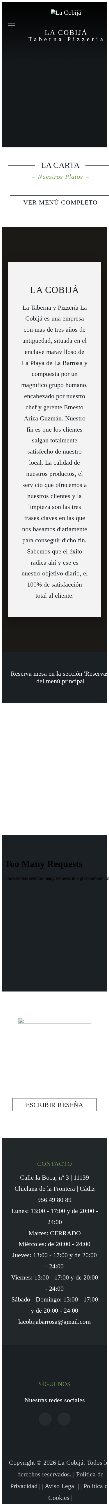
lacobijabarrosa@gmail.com (54, 1321)
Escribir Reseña (54, 1104)
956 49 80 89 (54, 1199)
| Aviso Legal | (61, 1486)
